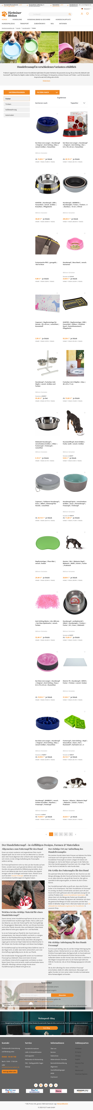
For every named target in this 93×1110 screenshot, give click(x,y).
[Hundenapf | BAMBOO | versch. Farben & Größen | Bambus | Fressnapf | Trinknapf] (47, 782)
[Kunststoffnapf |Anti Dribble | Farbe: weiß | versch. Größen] (75, 423)
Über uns (53, 1048)
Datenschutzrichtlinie (26, 1001)
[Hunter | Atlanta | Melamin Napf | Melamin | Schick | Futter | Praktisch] (75, 782)
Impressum (54, 1077)
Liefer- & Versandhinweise (33, 1052)
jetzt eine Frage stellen (13, 5)
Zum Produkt (47, 166)
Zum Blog (46, 1028)
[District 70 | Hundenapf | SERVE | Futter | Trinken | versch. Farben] (75, 662)
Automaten (9, 115)
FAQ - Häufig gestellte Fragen (34, 1063)
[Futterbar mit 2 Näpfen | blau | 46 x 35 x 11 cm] (75, 363)
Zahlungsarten (29, 1056)
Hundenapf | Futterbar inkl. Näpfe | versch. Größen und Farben (45, 384)
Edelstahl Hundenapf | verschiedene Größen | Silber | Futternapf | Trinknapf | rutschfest (46, 445)
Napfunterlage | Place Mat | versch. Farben (45, 562)
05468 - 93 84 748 (9, 1057)
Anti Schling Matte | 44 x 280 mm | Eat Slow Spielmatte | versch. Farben (47, 623)
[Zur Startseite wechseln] (11, 14)
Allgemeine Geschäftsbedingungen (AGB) (58, 1070)
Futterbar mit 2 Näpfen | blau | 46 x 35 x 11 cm (74, 383)
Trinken (8, 104)
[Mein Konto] (82, 14)
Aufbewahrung (11, 110)
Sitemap (27, 1067)
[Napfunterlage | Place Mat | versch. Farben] (47, 542)
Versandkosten (62, 1104)
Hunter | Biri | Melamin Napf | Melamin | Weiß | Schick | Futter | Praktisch (75, 563)
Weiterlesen (46, 81)
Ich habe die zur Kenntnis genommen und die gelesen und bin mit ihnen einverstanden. (45, 1005)
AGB (56, 1005)
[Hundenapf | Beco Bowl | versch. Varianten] (75, 243)
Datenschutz (54, 1056)
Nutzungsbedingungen (45, 1001)
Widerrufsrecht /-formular (59, 1059)
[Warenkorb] (92, 12)
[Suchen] (69, 14)
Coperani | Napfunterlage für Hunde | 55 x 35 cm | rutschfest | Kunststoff (47, 324)
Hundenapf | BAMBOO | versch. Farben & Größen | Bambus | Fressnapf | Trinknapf (46, 803)
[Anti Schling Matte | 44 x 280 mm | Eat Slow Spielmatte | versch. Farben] (47, 602)
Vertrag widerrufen (9, 1072)
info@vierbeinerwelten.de (10, 1067)
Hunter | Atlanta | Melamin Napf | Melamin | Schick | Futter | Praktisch (75, 803)
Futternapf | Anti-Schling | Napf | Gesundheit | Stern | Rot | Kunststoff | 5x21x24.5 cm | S (75, 743)
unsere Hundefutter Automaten (74, 895)
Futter (8, 99)
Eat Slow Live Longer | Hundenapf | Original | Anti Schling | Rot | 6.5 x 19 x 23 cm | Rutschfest (75, 145)
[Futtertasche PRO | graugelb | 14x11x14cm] (47, 243)
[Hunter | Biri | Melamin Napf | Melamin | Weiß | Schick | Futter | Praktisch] (75, 542)
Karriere (53, 1052)
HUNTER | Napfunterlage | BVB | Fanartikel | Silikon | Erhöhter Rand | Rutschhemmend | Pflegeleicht (75, 325)
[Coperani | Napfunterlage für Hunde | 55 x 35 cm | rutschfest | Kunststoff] (47, 303)
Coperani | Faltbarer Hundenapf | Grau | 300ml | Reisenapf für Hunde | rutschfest (47, 504)
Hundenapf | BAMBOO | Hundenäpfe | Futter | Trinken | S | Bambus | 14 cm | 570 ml (75, 205)
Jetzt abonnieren (57, 5)
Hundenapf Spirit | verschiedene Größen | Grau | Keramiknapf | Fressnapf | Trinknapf (74, 504)
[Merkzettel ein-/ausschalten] (57, 113)
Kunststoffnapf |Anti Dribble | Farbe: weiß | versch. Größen (74, 443)
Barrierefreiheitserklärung (59, 1063)
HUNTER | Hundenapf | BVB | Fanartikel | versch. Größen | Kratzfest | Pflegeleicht (46, 205)
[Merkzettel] (87, 14)
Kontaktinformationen (32, 1048)
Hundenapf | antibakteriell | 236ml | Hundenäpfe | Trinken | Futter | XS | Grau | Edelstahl (74, 623)
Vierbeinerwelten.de (8, 28)
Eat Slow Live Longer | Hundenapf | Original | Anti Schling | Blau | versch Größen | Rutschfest (47, 145)
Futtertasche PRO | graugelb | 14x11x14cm (46, 263)
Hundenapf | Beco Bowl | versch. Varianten (75, 263)
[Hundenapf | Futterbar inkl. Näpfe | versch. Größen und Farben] (47, 363)
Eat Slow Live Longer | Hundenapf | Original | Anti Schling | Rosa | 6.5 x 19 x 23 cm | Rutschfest (47, 683)
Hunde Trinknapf (17, 876)
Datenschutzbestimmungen (22, 1005)
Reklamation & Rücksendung (34, 1059)
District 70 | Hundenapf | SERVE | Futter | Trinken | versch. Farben (75, 682)
